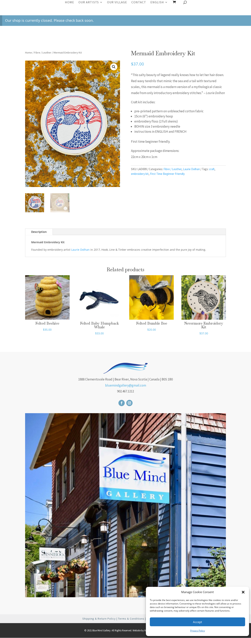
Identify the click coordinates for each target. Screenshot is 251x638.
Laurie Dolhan (191, 169)
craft (212, 169)
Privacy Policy (197, 630)
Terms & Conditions (131, 618)
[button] (243, 592)
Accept (197, 622)
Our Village (117, 2)
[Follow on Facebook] (121, 403)
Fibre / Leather (42, 52)
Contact (138, 2)
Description (39, 232)
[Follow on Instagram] (129, 403)
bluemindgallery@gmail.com (125, 385)
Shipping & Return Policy (99, 618)
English (157, 2)
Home (69, 2)
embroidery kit (140, 174)
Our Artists (88, 2)
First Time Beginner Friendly (167, 174)
